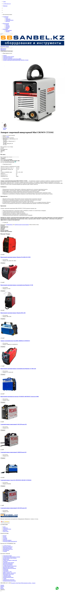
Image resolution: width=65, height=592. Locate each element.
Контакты (8, 21)
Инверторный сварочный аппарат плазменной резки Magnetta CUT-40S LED (18, 368)
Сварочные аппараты (7, 57)
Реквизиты (8, 18)
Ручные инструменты (7, 564)
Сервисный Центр (7, 529)
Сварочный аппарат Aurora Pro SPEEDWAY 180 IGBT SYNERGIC (16, 480)
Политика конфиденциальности (10, 541)
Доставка (8, 25)
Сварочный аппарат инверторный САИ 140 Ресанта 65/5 (14, 508)
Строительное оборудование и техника (11, 556)
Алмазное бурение (7, 576)
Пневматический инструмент (9, 580)
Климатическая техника (8, 577)
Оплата (7, 24)
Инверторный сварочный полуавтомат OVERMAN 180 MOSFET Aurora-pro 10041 (20, 396)
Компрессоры (6, 559)
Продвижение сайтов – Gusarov (28, 583)
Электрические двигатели (8, 579)
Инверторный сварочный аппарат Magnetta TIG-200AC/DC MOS (16, 257)
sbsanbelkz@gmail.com (8, 549)
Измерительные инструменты (9, 568)
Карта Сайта (5, 531)
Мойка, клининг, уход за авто (9, 572)
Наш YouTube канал (7, 547)
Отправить (3, 158)
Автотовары (5, 570)
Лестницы (5, 561)
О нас (7, 17)
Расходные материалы (8, 563)
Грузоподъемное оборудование (9, 558)
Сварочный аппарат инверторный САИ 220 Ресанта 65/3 (14, 424)
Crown (7, 136)
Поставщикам (9, 30)
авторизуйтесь (9, 224)
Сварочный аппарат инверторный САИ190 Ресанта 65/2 (13, 452)
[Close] (1, 152)
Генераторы (5, 569)
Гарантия (8, 26)
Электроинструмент (7, 555)
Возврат (7, 28)
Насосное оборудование (8, 567)
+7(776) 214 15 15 (7, 545)
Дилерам (7, 31)
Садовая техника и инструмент (10, 566)
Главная (4, 55)
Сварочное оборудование (8, 56)
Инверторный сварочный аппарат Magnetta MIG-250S (13, 312)
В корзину (3, 290)
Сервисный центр (9, 20)
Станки (4, 578)
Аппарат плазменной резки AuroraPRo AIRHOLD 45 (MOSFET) (15, 340)
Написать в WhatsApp (8, 546)
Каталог (5, 535)
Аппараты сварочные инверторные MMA (12, 58)
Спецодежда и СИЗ (7, 571)
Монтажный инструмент (8, 573)
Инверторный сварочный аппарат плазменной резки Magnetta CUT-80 (17, 285)
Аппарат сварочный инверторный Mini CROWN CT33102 (15, 60)
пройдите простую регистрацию (22, 224)
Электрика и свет (7, 575)
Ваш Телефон (3, 157)
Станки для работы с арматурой (10, 560)
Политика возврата (7, 540)
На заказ (2, 150)
